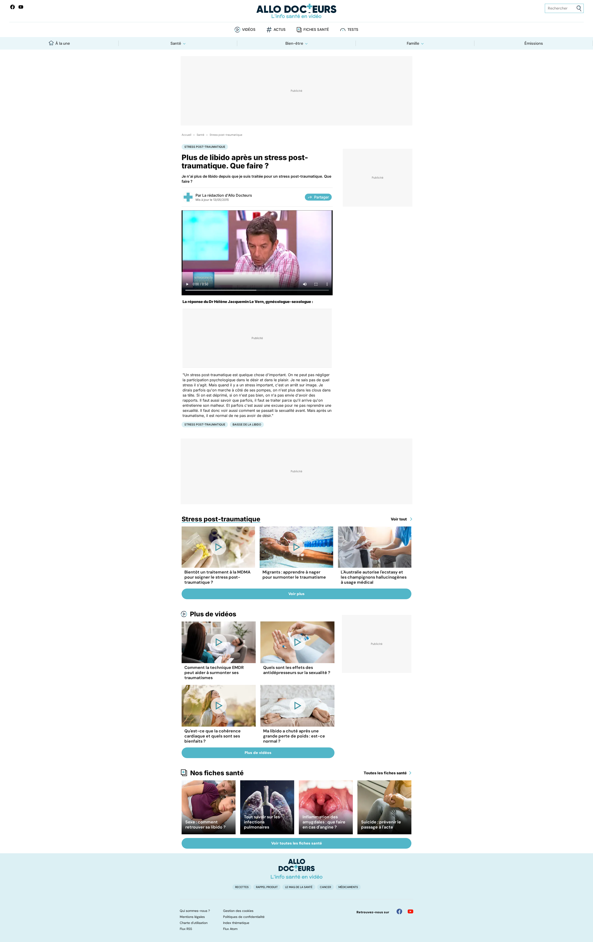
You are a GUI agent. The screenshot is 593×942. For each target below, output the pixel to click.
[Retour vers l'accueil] (296, 11)
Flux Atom (230, 929)
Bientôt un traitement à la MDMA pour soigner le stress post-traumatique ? (217, 577)
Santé (175, 43)
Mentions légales (192, 917)
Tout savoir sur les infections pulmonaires (262, 822)
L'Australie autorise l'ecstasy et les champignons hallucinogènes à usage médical (374, 577)
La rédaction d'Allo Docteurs (227, 195)
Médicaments (348, 887)
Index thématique (236, 923)
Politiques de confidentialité (244, 917)
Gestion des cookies (238, 911)
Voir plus (296, 593)
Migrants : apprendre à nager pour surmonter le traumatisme (294, 574)
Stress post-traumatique (226, 135)
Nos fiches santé (217, 773)
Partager (321, 197)
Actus (280, 29)
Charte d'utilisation (194, 923)
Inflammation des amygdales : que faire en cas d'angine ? (324, 822)
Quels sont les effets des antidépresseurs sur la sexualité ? (296, 670)
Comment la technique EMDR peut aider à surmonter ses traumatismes (214, 673)
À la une (62, 43)
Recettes (242, 887)
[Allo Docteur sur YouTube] (410, 911)
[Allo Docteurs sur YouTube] (21, 7)
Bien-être (294, 43)
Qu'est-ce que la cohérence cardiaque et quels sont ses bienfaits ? (212, 736)
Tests (352, 29)
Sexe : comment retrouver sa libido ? (205, 824)
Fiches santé (316, 29)
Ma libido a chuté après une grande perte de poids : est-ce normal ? (294, 736)
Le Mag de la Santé (298, 887)
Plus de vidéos (213, 614)
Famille (413, 43)
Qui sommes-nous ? (195, 911)
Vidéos (248, 29)
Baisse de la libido (247, 424)
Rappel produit (267, 887)
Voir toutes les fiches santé (296, 843)
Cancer (325, 887)
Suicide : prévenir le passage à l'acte (381, 824)
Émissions (533, 43)
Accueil (186, 135)
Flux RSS (186, 929)
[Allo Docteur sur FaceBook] (12, 7)
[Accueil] (296, 869)
